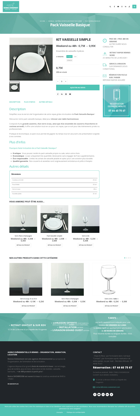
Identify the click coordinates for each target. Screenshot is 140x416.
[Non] (137, 410)
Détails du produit (23, 245)
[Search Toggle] (110, 6)
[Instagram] (121, 6)
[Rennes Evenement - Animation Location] (11, 6)
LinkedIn (62, 94)
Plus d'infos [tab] (29, 102)
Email (70, 94)
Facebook (58, 94)
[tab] (14, 102)
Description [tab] (14, 102)
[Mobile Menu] (134, 6)
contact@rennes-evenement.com (108, 387)
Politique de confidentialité (76, 412)
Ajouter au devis (77, 87)
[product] (23, 219)
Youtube (99, 394)
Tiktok (111, 394)
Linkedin (107, 394)
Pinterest (66, 94)
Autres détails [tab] (45, 102)
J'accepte (59, 412)
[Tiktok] (129, 6)
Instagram (103, 394)
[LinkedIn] (125, 6)
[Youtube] (118, 6)
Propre (69, 56)
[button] (125, 258)
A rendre (59, 57)
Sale (75, 56)
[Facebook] (114, 6)
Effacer (69, 60)
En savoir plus (13, 384)
